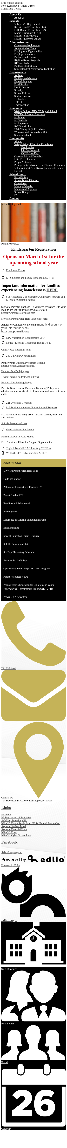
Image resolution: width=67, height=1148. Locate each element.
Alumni (18, 141)
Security (18, 90)
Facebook (6, 814)
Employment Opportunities (28, 51)
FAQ (17, 195)
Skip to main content (11, 2)
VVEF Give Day (30, 153)
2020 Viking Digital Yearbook (29, 129)
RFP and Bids (21, 63)
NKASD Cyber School (26, 36)
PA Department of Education (16, 817)
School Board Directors (26, 180)
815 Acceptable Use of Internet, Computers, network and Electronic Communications (35, 298)
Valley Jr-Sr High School (27, 24)
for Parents (19, 117)
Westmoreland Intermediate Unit (30, 132)
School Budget (22, 192)
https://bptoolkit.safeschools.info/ (18, 365)
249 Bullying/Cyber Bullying (21, 355)
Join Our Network (30, 150)
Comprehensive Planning (27, 45)
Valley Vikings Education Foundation (33, 144)
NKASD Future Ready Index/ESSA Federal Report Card (30, 823)
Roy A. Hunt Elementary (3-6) (30, 27)
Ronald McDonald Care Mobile (17, 436)
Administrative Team (25, 48)
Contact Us (7, 797)
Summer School (22, 135)
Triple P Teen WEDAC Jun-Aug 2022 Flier (28, 448)
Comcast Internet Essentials (28, 156)
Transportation (21, 105)
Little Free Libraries (24, 159)
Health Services (22, 87)
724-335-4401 (8, 668)
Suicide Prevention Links (14, 423)
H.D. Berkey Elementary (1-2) (30, 30)
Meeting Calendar (23, 186)
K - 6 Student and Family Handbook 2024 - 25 (30, 277)
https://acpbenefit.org (15, 331)
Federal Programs (23, 81)
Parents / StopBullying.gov (15, 371)
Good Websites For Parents (20, 429)
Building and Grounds (25, 78)
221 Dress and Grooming (19, 402)
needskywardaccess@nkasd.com (18, 312)
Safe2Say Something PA (14, 820)
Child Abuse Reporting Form (16, 349)
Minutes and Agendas (25, 189)
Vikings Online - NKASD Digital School (35, 111)
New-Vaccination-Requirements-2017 (25, 337)
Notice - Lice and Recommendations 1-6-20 (28, 342)
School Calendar (22, 93)
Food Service (21, 84)
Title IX (18, 102)
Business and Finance (25, 57)
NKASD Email (9, 832)
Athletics (18, 75)
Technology (20, 99)
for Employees (21, 123)
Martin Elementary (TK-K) (28, 33)
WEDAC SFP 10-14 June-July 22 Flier (26, 453)
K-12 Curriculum (23, 126)
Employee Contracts (24, 54)
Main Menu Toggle (11, 8)
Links (6, 807)
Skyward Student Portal (13, 826)
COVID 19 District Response (29, 114)
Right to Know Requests (27, 60)
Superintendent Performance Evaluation (34, 69)
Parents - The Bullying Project (16, 382)
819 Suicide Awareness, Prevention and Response (31, 407)
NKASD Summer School (27, 38)
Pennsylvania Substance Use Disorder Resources (39, 165)
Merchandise (27, 147)
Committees (20, 183)
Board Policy (21, 177)
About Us (19, 17)
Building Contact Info (25, 66)
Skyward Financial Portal (14, 829)
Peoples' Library (22, 162)
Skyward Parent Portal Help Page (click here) (24, 318)
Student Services (22, 96)
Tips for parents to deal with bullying (20, 376)
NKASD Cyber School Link (16, 835)
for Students (20, 120)
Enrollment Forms (15, 270)
